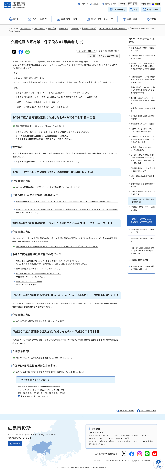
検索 (135, 9)
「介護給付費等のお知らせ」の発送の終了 (143, 208)
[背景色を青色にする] (153, 4)
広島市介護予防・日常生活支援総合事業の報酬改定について (142, 268)
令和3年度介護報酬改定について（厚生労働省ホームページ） (46, 261)
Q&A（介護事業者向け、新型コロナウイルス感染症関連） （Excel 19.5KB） (48, 187)
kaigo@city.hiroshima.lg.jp (36, 396)
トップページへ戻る (148, 410)
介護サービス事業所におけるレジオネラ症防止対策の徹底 (142, 130)
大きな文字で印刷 (107, 56)
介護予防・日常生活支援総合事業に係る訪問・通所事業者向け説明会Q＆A (142, 250)
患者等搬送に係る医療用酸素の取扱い (143, 185)
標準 (130, 4)
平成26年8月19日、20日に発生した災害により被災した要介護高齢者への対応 (143, 90)
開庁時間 (96, 429)
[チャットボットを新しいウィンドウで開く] (158, 468)
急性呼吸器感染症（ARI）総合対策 (143, 109)
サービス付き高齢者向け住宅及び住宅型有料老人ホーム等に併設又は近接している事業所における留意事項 (143, 159)
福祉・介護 (52, 28)
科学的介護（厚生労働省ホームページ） (37, 269)
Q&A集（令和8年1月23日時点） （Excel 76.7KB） (39, 126)
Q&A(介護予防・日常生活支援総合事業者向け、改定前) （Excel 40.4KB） (49, 372)
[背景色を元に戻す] (149, 4)
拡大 (135, 4)
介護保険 (75, 28)
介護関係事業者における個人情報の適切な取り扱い (143, 169)
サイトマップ (98, 461)
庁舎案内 (16, 443)
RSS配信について (149, 461)
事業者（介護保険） (89, 28)
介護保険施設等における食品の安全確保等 (143, 193)
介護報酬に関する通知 (139, 260)
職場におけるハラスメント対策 (29, 281)
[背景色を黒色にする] (158, 4)
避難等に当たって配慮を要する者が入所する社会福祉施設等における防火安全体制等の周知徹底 (143, 68)
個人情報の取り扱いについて (118, 461)
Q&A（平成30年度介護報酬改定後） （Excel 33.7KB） (40, 321)
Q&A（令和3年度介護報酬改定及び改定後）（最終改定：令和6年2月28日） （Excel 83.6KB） (57, 246)
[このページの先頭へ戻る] (82, 417)
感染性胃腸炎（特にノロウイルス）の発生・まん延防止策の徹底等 (143, 100)
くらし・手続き (39, 28)
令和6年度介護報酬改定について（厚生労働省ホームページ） (46, 162)
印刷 (90, 56)
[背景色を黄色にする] (156, 4)
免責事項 (136, 461)
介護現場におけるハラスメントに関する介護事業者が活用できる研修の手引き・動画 (143, 139)
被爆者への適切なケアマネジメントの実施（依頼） (142, 148)
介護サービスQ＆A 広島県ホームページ (38, 102)
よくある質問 (119, 9)
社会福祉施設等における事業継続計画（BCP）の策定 (38, 273)
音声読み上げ (110, 4)
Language (96, 4)
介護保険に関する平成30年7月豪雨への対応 (143, 57)
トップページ (25, 28)
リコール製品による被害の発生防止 (142, 177)
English (84, 4)
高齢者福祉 (63, 28)
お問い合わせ (153, 9)
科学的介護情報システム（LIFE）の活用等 (143, 117)
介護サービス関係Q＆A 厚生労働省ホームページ (42, 107)
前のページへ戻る (126, 410)
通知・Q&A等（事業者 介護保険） (113, 28)
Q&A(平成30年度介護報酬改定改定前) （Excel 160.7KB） (43, 358)
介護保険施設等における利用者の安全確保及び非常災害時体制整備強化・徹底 (143, 79)
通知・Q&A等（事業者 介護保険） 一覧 (142, 49)
